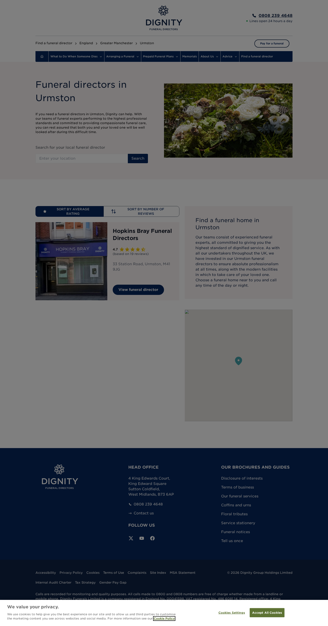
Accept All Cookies (267, 612)
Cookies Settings (231, 612)
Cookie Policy (164, 618)
